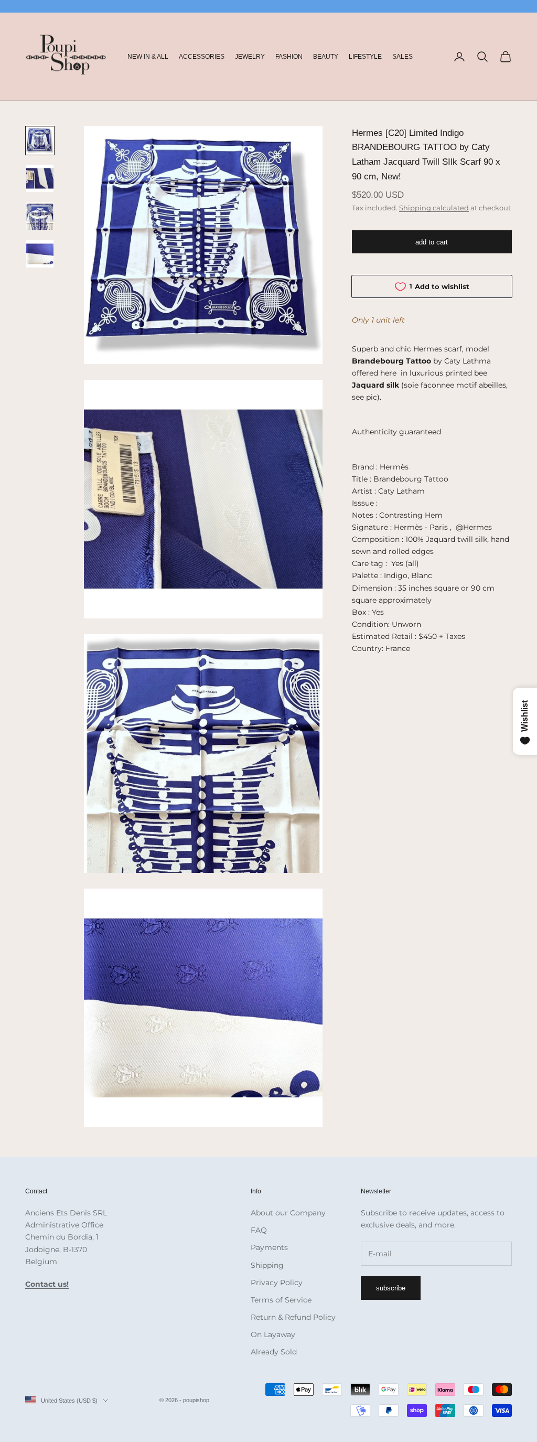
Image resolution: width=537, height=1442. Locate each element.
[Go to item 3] (40, 216)
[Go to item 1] (40, 140)
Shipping (267, 1265)
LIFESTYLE (365, 56)
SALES (402, 56)
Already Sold (274, 1351)
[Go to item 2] (40, 178)
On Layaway (273, 1334)
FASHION (289, 56)
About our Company (288, 1212)
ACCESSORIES (201, 56)
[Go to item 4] (40, 254)
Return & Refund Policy (293, 1317)
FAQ (259, 1230)
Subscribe (390, 1288)
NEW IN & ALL (147, 56)
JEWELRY (250, 56)
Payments (269, 1247)
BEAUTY (325, 56)
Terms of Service (281, 1300)
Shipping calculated (434, 208)
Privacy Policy (277, 1282)
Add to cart (431, 242)
